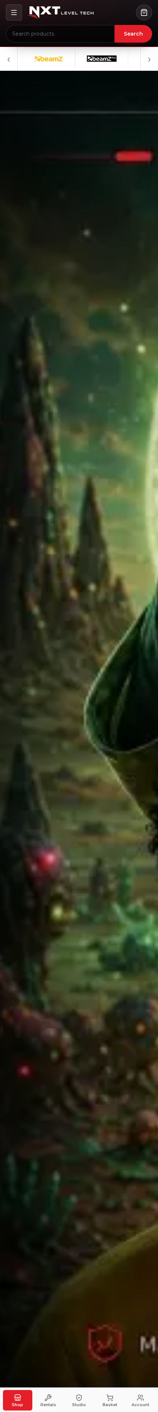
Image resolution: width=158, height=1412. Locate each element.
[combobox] (60, 34)
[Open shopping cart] (144, 12)
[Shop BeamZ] (28, 59)
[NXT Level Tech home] (60, 12)
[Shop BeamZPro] (81, 59)
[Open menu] (14, 12)
